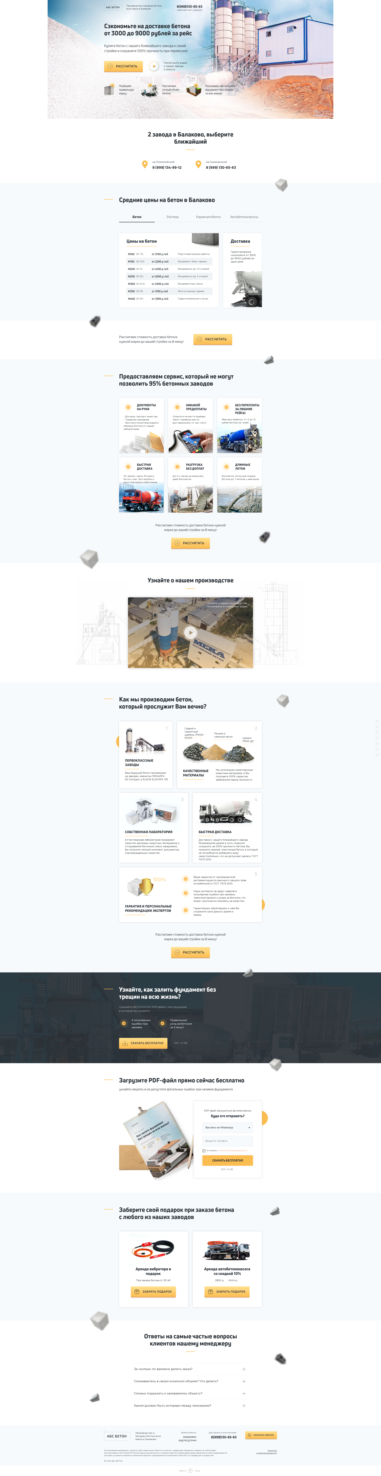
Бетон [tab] (136, 217)
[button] (123, 66)
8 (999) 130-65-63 (221, 167)
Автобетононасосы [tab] (244, 217)
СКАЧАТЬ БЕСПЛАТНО (227, 1160)
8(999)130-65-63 (189, 6)
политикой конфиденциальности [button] (232, 1150)
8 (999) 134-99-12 (167, 167)
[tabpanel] (190, 276)
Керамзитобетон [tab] (208, 217)
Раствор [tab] (173, 217)
